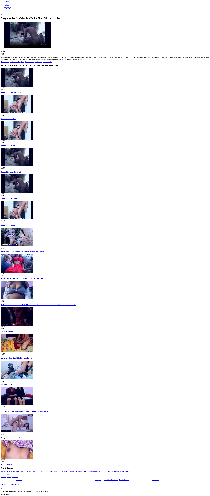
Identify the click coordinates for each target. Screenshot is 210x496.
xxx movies (19, 480)
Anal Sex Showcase (124, 480)
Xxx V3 (23, 471)
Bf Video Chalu (85, 471)
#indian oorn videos (15, 62)
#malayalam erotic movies (27, 62)
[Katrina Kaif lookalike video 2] (17, 86)
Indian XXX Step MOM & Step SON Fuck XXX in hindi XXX (22, 278)
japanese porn (97, 480)
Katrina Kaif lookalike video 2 (11, 92)
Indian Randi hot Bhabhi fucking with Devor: (16, 358)
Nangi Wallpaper (16, 471)
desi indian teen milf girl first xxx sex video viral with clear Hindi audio (24, 411)
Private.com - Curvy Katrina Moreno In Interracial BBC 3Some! (22, 252)
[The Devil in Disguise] (17, 325)
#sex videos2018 (47, 62)
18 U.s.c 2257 (4, 484)
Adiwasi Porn (29, 471)
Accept (3, 494)
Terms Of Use (12, 484)
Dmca (18, 484)
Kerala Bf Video (76, 471)
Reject (7, 494)
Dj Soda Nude (93, 471)
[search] (1, 14)
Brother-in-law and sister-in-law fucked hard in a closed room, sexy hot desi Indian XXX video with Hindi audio (38, 305)
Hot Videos (7, 8)
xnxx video (15, 477)
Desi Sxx (3, 471)
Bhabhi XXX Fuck (7, 384)
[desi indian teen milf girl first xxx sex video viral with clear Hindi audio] (17, 405)
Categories (6, 5)
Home (5, 4)
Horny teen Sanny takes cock (10, 438)
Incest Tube (9, 471)
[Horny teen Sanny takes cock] (17, 431)
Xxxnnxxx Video (43, 471)
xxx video (3, 477)
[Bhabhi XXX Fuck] (17, 378)
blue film (9, 477)
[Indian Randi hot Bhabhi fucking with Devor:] (17, 352)
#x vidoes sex (38, 62)
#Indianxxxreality (5, 62)
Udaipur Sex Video (114, 471)
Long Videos (7, 7)
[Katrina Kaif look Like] (17, 112)
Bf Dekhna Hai (68, 471)
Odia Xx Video (59, 471)
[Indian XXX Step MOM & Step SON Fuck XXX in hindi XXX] (17, 272)
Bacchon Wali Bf (124, 471)
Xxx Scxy (35, 471)
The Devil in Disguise (8, 331)
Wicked (106, 480)
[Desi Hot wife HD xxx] (17, 458)
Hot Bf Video (51, 471)
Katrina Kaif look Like (8, 119)
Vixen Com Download (103, 471)
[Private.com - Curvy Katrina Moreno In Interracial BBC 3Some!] (17, 245)
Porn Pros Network (113, 480)
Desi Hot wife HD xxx (8, 464)
